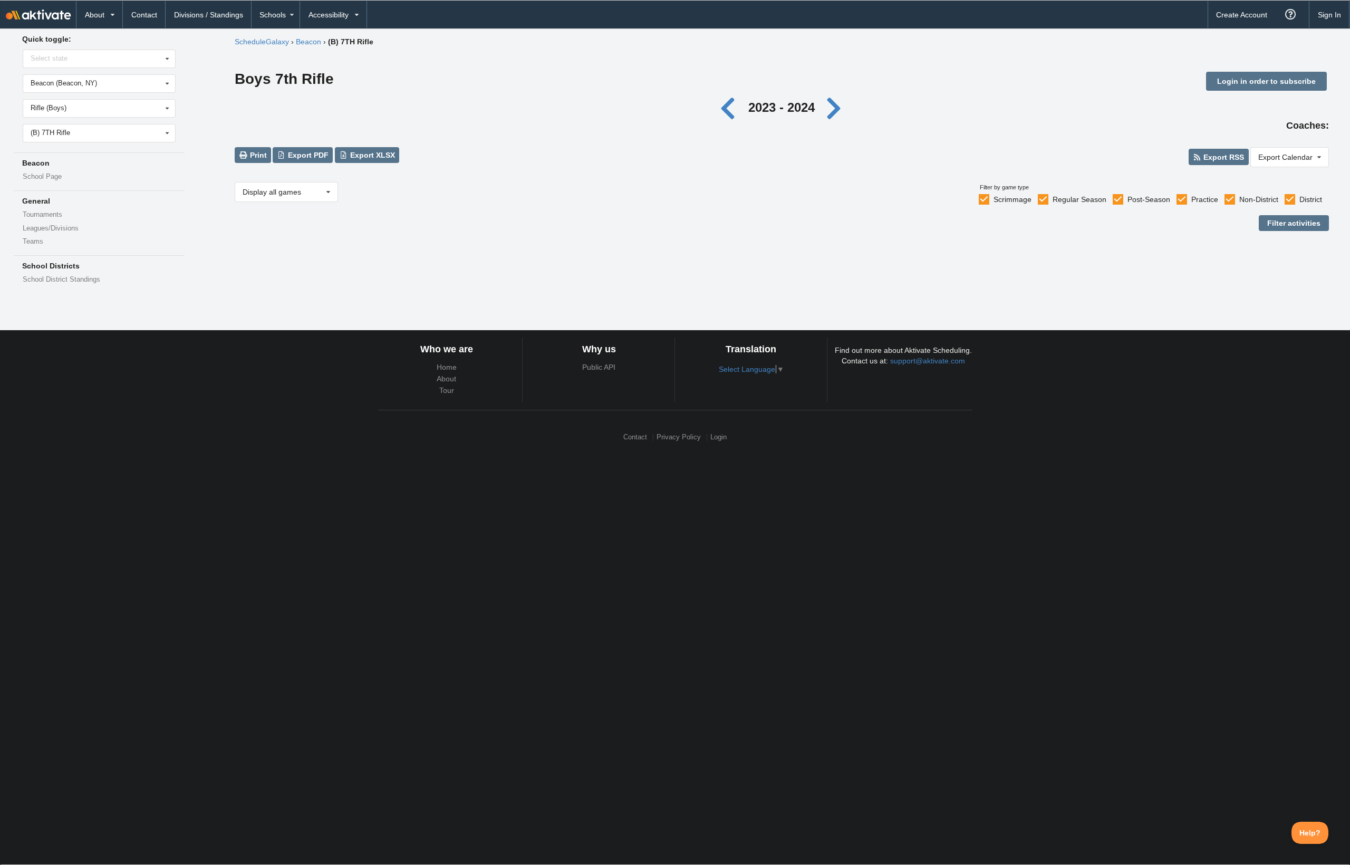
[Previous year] (730, 107)
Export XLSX (371, 155)
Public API (598, 367)
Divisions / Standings (208, 15)
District (1310, 199)
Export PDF (307, 155)
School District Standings (61, 279)
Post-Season (1148, 199)
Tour (446, 390)
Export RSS (1222, 157)
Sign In (1329, 15)
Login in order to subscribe (1266, 81)
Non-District (1258, 199)
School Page (42, 176)
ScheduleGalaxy (262, 41)
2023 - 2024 (781, 107)
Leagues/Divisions (51, 228)
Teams (33, 241)
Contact (144, 15)
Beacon (308, 41)
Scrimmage (1012, 199)
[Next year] (834, 107)
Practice (1204, 199)
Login (718, 437)
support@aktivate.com (927, 361)
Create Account (1241, 15)
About (446, 378)
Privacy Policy (679, 437)
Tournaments (42, 214)
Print (257, 155)
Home (447, 367)
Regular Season (1079, 199)
